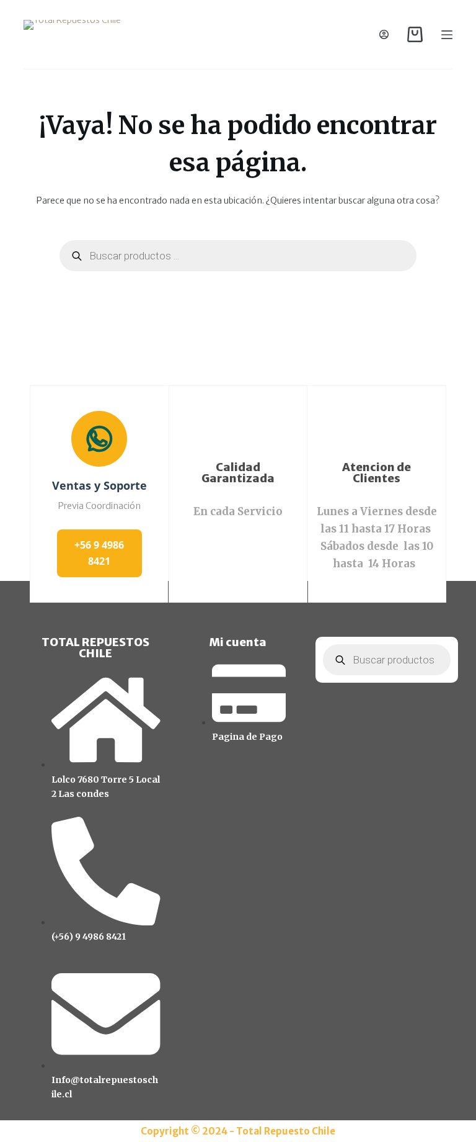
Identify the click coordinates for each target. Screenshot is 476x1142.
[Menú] (446, 34)
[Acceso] (384, 34)
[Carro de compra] (415, 34)
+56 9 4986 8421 (99, 553)
